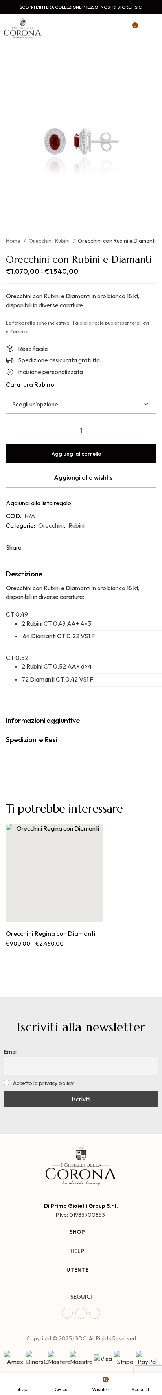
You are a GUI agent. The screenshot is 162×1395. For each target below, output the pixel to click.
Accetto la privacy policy (43, 1082)
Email (11, 1051)
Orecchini (41, 240)
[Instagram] (81, 1313)
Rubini (62, 240)
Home (13, 240)
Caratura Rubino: (31, 384)
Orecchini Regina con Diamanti (51, 933)
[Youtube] (94, 1313)
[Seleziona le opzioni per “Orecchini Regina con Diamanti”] (46, 913)
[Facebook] (67, 1313)
